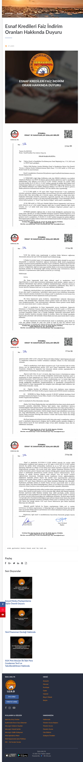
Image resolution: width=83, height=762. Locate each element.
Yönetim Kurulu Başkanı (50, 723)
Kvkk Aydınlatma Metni (12, 735)
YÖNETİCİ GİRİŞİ (11, 701)
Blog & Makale (47, 697)
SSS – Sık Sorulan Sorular (13, 742)
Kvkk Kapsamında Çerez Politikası (15, 739)
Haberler (45, 694)
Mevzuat (45, 684)
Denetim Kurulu (48, 729)
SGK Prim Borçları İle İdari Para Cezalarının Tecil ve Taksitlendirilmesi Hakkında (19, 663)
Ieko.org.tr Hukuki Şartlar (13, 729)
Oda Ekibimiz (47, 732)
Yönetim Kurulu (48, 726)
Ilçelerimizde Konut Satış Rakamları (16, 723)
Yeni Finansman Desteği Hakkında (20, 632)
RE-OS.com (47, 756)
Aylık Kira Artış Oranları (12, 719)
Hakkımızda (46, 719)
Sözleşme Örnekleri (49, 735)
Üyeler (45, 690)
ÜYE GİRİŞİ (11, 696)
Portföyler (46, 687)
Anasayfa (46, 681)
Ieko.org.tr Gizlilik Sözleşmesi (14, 732)
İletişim (45, 700)
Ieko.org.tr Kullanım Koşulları (14, 726)
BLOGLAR (20, 13)
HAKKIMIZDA (48, 715)
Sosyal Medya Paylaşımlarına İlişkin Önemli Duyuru (18, 602)
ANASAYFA (9, 13)
